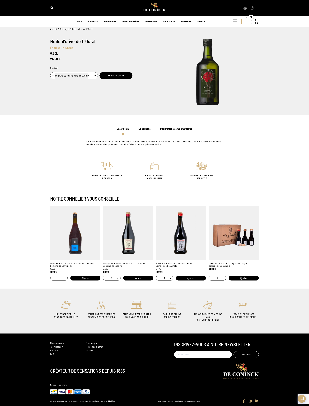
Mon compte (92, 343)
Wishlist (89, 350)
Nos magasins (57, 343)
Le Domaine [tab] (145, 128)
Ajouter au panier (116, 75)
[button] (251, 17)
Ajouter (85, 278)
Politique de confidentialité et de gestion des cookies (178, 401)
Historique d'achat (94, 346)
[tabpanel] (154, 143)
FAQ (52, 354)
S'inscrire (246, 354)
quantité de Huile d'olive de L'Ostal (71, 75)
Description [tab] (123, 128)
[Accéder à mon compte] (245, 8)
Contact (54, 350)
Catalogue (64, 29)
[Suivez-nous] (244, 401)
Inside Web (110, 401)
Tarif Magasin (56, 346)
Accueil (53, 29)
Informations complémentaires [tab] (176, 128)
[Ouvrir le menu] (235, 21)
